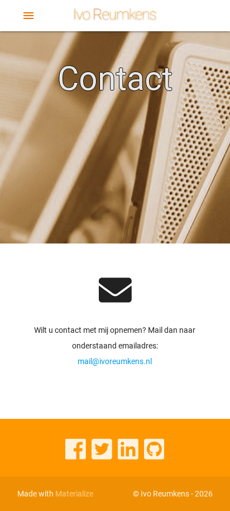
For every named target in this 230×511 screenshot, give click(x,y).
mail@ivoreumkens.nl (115, 361)
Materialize (74, 493)
